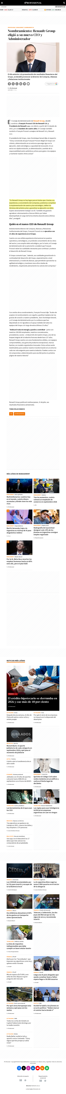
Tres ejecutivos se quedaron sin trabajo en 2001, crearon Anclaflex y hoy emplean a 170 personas (19, 825)
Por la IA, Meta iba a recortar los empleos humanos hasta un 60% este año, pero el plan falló (19, 561)
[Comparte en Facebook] (9, 83)
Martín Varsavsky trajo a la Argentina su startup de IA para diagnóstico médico (19, 530)
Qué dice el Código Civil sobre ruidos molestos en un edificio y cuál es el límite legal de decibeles (46, 780)
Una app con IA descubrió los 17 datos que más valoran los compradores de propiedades (18, 841)
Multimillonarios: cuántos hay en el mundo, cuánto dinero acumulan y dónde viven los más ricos (19, 500)
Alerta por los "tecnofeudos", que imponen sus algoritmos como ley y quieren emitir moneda (19, 961)
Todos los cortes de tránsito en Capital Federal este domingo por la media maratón (19, 1023)
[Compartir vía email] (28, 83)
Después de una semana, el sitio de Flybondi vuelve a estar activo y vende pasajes (19, 717)
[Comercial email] (41, 1081)
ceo (11, 414)
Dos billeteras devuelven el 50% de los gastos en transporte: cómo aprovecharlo (19, 915)
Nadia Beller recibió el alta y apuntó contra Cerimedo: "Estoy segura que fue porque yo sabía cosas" (18, 1039)
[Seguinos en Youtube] (37, 1068)
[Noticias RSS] (42, 1068)
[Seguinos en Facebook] (19, 1068)
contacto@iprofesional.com (33, 1089)
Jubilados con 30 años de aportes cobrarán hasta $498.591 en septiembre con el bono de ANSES (19, 779)
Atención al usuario (23, 1076)
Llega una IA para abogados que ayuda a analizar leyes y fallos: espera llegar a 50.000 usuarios (46, 977)
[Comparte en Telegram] (24, 83)
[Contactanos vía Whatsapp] (25, 1080)
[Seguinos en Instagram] (28, 1068)
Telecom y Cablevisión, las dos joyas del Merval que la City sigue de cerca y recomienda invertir (45, 915)
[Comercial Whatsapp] (45, 1081)
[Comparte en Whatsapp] (16, 83)
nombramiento (19, 414)
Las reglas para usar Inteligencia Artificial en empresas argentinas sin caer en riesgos (46, 810)
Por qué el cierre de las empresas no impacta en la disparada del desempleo (45, 717)
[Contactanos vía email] (21, 1080)
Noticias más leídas (16, 660)
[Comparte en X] (13, 83)
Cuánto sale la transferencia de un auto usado (19, 762)
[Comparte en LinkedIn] (20, 83)
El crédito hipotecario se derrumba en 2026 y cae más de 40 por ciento (32, 700)
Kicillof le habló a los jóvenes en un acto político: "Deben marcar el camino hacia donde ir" (46, 1008)
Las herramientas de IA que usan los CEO (19, 809)
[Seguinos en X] (24, 1068)
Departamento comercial (43, 1077)
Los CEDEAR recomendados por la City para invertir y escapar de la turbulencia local (19, 884)
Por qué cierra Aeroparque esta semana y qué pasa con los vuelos (19, 1008)
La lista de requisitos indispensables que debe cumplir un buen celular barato (19, 946)
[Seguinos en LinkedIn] (33, 1068)
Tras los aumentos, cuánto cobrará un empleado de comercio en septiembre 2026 (45, 499)
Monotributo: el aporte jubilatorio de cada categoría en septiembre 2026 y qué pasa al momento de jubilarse (19, 749)
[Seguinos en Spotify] (47, 1068)
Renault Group (39, 121)
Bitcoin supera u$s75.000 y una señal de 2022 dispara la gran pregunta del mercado (17, 976)
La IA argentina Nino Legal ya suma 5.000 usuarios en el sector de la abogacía (46, 884)
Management (20, 27)
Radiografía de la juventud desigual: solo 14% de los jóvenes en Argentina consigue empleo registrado (46, 531)
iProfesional (12, 27)
